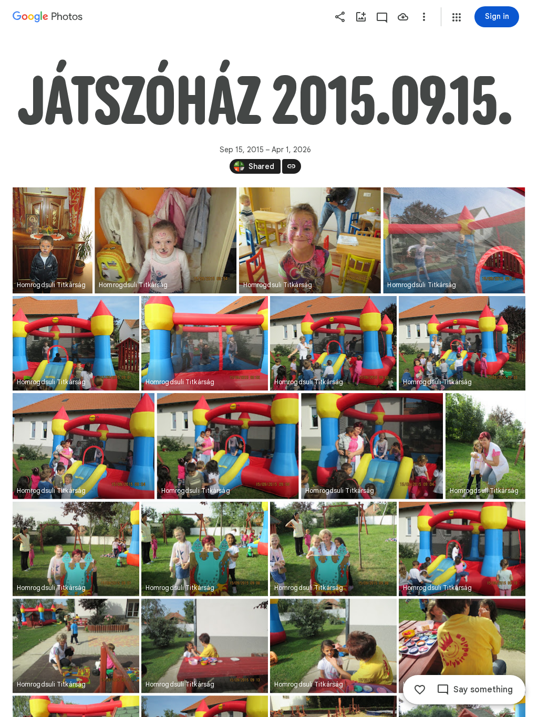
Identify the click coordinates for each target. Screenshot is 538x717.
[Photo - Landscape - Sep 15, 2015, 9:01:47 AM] (76, 343)
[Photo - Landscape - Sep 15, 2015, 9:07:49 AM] (76, 549)
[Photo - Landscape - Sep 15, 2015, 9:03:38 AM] (333, 343)
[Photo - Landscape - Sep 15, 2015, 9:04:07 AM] (83, 446)
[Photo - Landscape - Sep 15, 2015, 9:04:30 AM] (372, 446)
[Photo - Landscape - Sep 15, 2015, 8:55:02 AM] (310, 240)
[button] (456, 17)
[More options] (423, 16)
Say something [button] (483, 689)
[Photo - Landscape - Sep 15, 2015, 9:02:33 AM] (204, 343)
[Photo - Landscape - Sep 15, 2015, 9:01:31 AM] (454, 240)
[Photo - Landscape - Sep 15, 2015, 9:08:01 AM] (204, 549)
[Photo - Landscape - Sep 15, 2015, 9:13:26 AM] (333, 645)
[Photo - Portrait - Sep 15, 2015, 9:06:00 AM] (485, 446)
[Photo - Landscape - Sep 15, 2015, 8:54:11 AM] (165, 240)
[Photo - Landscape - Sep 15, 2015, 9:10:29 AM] (462, 549)
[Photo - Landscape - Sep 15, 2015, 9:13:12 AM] (204, 645)
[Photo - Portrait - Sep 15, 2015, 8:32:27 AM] (52, 240)
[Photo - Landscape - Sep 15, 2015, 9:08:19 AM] (333, 549)
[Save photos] (402, 16)
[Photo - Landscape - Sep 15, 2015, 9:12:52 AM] (76, 645)
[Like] (419, 689)
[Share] (339, 16)
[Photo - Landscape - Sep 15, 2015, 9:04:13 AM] (228, 446)
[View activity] (381, 16)
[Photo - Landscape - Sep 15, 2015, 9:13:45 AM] (462, 645)
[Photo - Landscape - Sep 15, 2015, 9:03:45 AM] (462, 343)
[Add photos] (360, 16)
